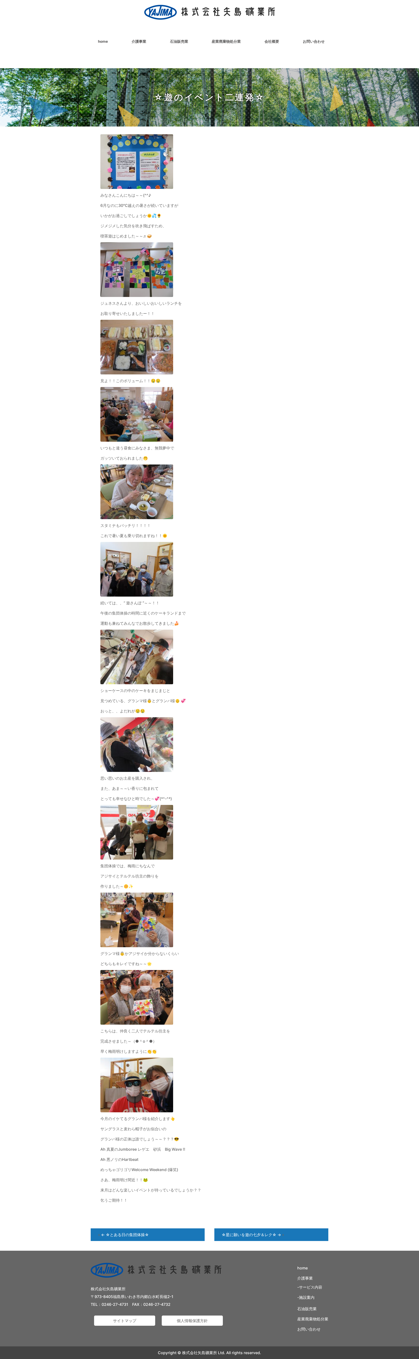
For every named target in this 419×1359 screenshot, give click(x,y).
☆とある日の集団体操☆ (125, 1234)
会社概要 (272, 41)
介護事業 (139, 41)
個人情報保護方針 (192, 1320)
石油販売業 (179, 41)
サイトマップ (124, 1320)
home (103, 41)
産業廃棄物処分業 (226, 41)
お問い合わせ (314, 41)
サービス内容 (310, 1287)
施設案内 (306, 1297)
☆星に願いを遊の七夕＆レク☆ (251, 1234)
